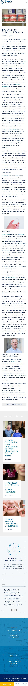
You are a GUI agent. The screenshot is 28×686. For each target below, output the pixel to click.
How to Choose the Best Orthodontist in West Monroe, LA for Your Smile (12, 448)
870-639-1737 (14, 663)
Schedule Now (7, 684)
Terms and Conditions (6, 678)
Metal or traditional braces (9, 129)
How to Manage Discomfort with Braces (11, 522)
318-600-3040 (14, 635)
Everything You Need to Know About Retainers (12, 487)
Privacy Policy (22, 676)
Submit (14, 610)
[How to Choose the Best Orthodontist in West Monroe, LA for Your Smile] (14, 430)
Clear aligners (6, 234)
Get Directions (14, 637)
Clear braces (5, 175)
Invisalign (21, 234)
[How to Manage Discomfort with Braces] (14, 509)
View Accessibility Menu (16, 678)
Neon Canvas (18, 680)
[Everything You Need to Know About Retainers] (14, 473)
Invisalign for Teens (10, 277)
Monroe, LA (14, 361)
